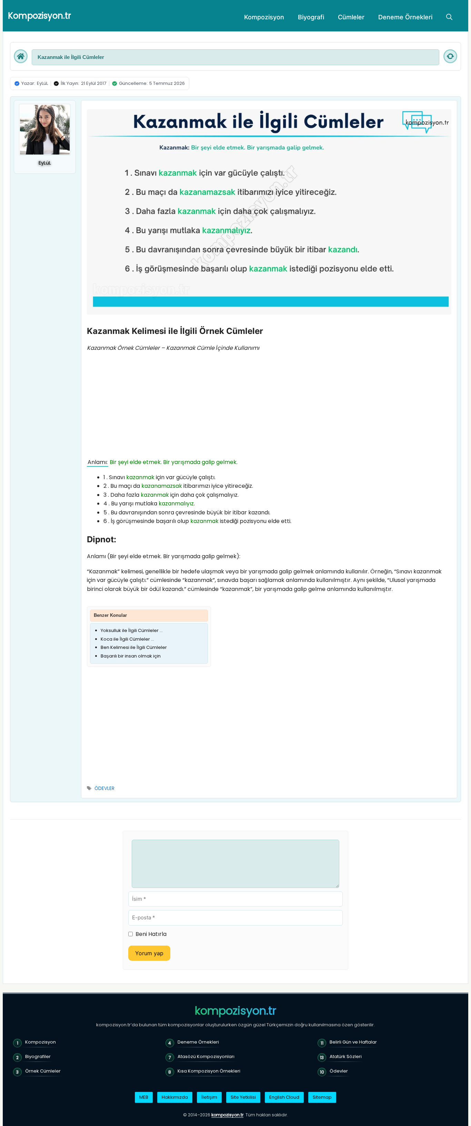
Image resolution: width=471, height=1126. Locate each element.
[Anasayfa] (21, 56)
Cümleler (351, 17)
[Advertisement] (269, 406)
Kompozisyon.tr (39, 15)
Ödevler (339, 1071)
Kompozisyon (264, 17)
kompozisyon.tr (235, 1010)
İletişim (209, 1097)
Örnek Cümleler (43, 1071)
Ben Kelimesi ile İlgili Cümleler (134, 647)
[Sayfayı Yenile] (450, 56)
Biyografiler (38, 1056)
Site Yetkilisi (243, 1097)
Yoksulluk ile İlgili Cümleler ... (132, 630)
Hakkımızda (175, 1097)
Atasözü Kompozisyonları (206, 1056)
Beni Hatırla (151, 934)
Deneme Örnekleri (405, 17)
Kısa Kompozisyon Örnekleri (209, 1071)
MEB (143, 1097)
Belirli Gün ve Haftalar (353, 1042)
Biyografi (311, 17)
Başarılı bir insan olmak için (131, 656)
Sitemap (322, 1097)
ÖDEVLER (104, 788)
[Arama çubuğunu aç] (449, 17)
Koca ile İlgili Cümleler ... (127, 639)
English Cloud (284, 1097)
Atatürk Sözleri (346, 1056)
